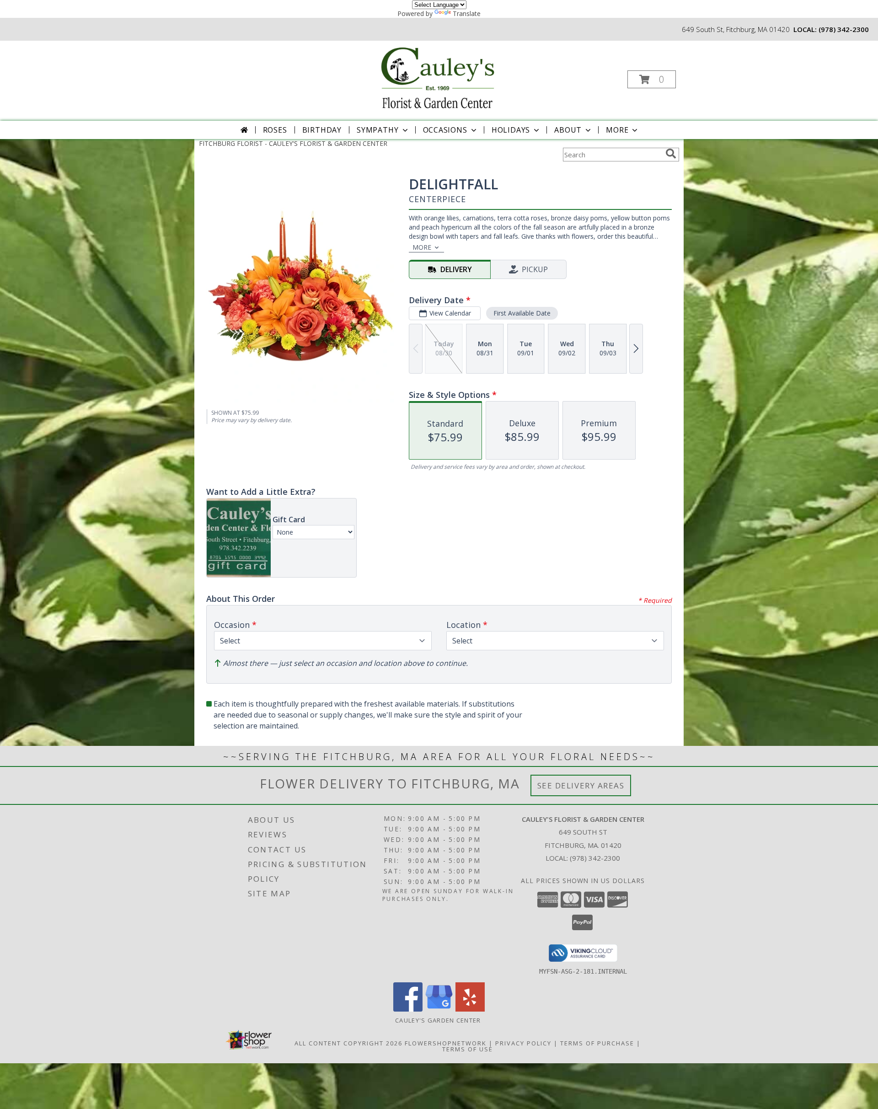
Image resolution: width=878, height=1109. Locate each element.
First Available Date (522, 313)
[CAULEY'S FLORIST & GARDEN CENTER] (437, 76)
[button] (651, 79)
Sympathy (377, 130)
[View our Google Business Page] (439, 1009)
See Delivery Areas (581, 785)
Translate (467, 13)
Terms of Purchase (597, 1043)
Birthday (322, 130)
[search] (671, 153)
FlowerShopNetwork (446, 1043)
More (617, 130)
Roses (275, 130)
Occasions (445, 130)
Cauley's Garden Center (439, 1020)
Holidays (511, 130)
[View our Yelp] (470, 1009)
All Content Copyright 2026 (348, 1043)
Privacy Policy (523, 1043)
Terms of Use (467, 1049)
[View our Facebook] (408, 1009)
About (568, 130)
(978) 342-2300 (844, 29)
